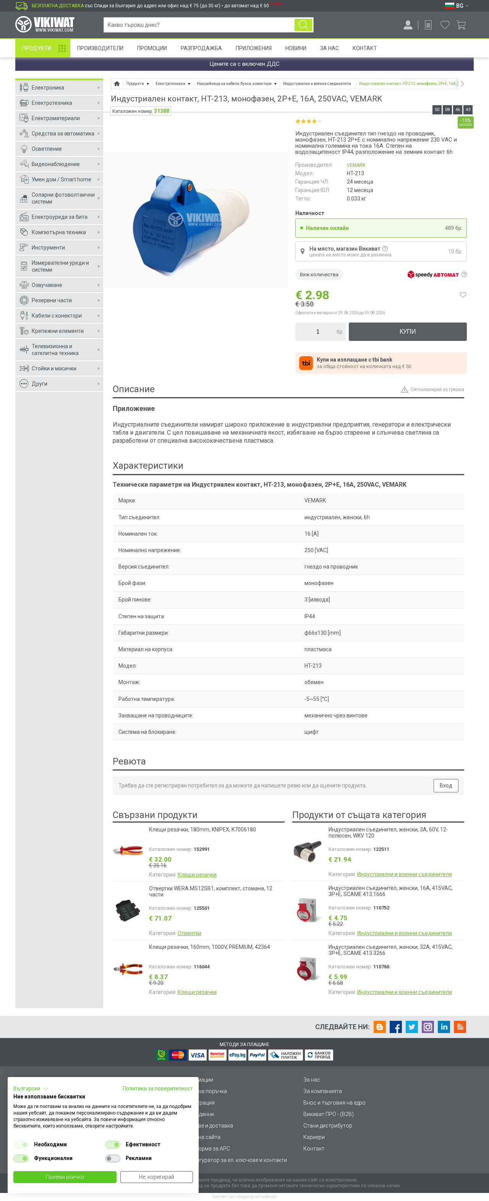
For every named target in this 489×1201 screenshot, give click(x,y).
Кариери (314, 1137)
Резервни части (52, 300)
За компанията (322, 1091)
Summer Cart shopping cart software (244, 1196)
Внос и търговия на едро (334, 1103)
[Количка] (464, 24)
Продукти (36, 48)
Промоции (152, 48)
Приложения (254, 48)
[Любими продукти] (445, 24)
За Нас (329, 48)
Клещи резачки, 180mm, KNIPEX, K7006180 (202, 829)
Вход (446, 785)
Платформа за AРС (206, 1149)
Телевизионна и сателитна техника (55, 349)
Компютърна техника (59, 232)
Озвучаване (47, 285)
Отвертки (189, 933)
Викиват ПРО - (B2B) (328, 1114)
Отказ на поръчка (204, 1091)
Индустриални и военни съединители (404, 874)
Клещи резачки (197, 875)
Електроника (48, 88)
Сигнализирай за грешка (437, 389)
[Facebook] (396, 1027)
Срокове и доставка (207, 1126)
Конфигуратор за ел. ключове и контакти (234, 1160)
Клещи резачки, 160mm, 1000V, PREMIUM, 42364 (209, 947)
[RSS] (460, 1027)
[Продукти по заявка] (428, 24)
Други (39, 384)
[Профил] (408, 24)
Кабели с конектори (57, 316)
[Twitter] (412, 1027)
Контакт (365, 48)
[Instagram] (428, 1027)
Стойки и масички (54, 368)
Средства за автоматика (63, 133)
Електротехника (52, 103)
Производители (100, 48)
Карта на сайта (201, 1137)
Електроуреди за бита (59, 217)
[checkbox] (21, 1145)
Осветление (47, 149)
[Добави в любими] (463, 295)
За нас (311, 1080)
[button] (31, 1088)
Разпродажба (201, 48)
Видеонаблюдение (56, 164)
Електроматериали (56, 118)
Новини (295, 48)
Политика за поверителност (158, 1088)
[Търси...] (303, 25)
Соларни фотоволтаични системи (63, 198)
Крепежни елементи (58, 331)
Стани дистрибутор (327, 1126)
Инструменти (48, 247)
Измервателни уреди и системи (60, 266)
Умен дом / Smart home (61, 179)
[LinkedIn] (444, 1027)
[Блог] (380, 1027)
